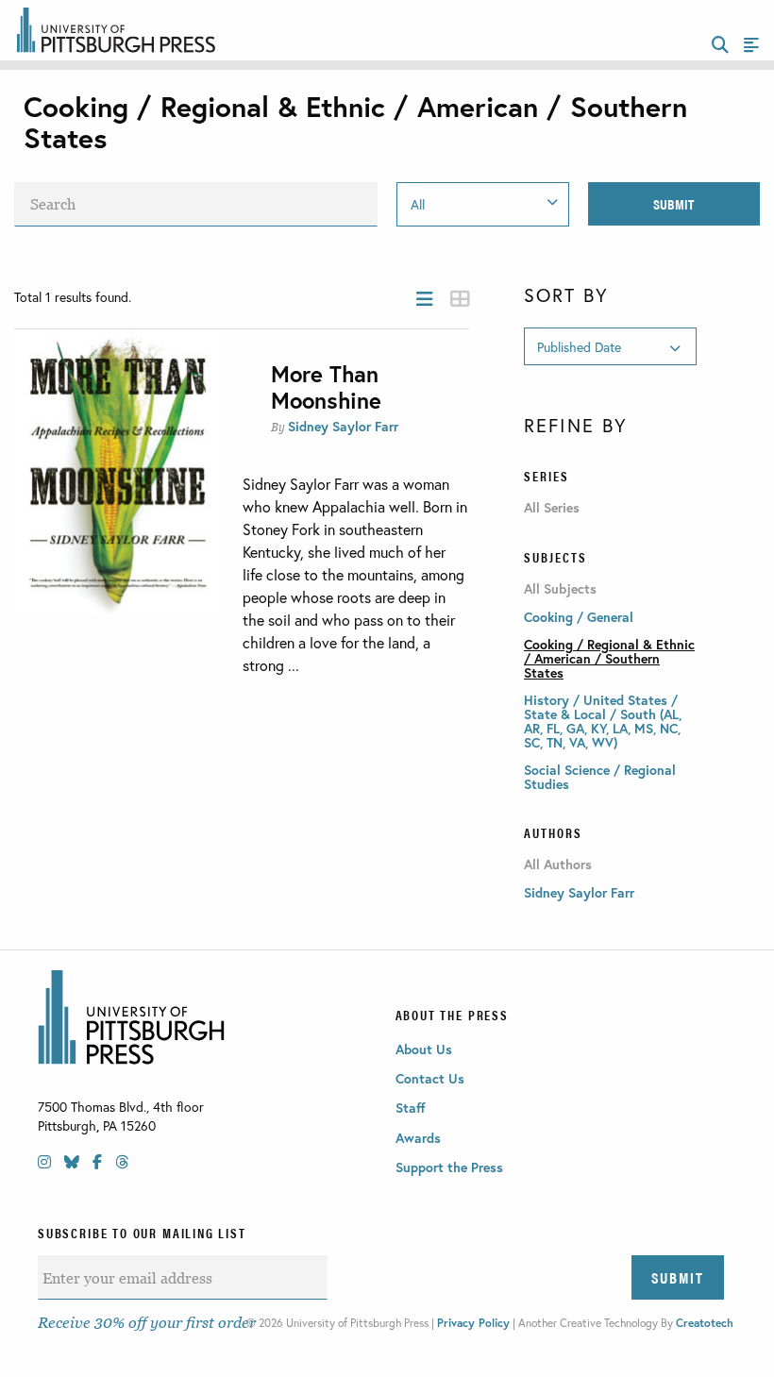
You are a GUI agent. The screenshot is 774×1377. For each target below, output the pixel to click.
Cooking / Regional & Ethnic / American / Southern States (609, 658)
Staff (410, 1108)
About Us (423, 1049)
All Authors (558, 864)
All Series (552, 507)
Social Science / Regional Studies (600, 777)
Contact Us (429, 1078)
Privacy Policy (473, 1323)
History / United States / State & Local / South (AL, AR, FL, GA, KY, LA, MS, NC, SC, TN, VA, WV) (602, 721)
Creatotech (704, 1323)
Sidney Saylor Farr (343, 426)
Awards (418, 1138)
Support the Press (449, 1167)
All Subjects (560, 588)
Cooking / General (578, 617)
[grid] (459, 298)
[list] (424, 298)
